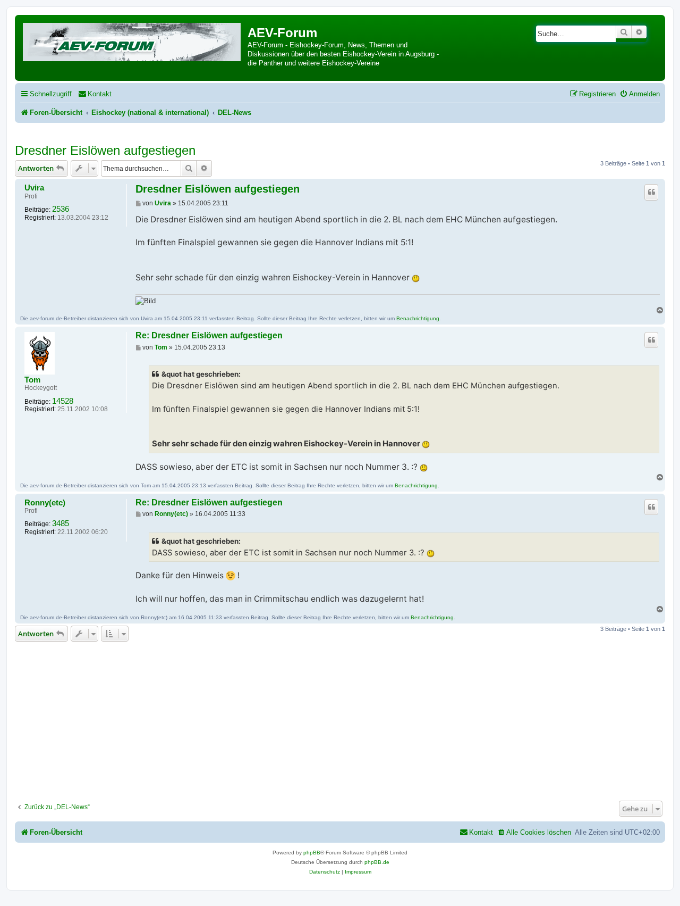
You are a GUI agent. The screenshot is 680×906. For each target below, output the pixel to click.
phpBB (311, 852)
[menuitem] (95, 94)
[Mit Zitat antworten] (651, 192)
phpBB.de (376, 862)
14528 (62, 401)
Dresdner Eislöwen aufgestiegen (105, 150)
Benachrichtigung (417, 318)
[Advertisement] (340, 718)
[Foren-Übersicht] (133, 40)
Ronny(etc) (44, 502)
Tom (32, 380)
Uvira (34, 188)
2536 (60, 209)
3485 (60, 523)
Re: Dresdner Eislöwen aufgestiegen (209, 335)
